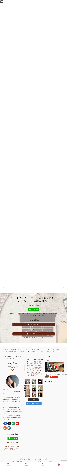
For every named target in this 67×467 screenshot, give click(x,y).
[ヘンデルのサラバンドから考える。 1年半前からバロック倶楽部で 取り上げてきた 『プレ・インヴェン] (33, 388)
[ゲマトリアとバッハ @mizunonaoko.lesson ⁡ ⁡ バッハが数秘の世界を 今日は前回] (40, 394)
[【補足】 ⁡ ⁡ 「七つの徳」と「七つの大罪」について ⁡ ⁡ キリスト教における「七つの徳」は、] (40, 381)
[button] (33, 324)
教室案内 (13, 349)
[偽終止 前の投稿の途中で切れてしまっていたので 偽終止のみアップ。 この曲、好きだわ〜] (40, 388)
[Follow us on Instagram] (9, 428)
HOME (6, 349)
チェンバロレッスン (34, 349)
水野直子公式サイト (50, 351)
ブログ (41, 351)
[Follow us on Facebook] (5, 423)
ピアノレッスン (22, 349)
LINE (59, 465)
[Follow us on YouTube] (17, 423)
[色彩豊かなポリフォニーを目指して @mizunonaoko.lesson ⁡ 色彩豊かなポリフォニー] (33, 381)
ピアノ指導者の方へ (10, 351)
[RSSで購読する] (5, 428)
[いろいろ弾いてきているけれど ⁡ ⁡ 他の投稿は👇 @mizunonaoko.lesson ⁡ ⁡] (33, 394)
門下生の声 (21, 351)
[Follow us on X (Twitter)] (9, 423)
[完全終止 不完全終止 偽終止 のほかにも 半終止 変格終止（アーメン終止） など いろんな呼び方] (27, 394)
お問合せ (34, 351)
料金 (57, 349)
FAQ (28, 351)
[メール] (13, 423)
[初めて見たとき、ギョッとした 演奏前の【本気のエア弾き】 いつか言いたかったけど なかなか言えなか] (27, 381)
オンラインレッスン (48, 349)
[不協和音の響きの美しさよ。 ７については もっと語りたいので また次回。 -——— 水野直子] (27, 388)
